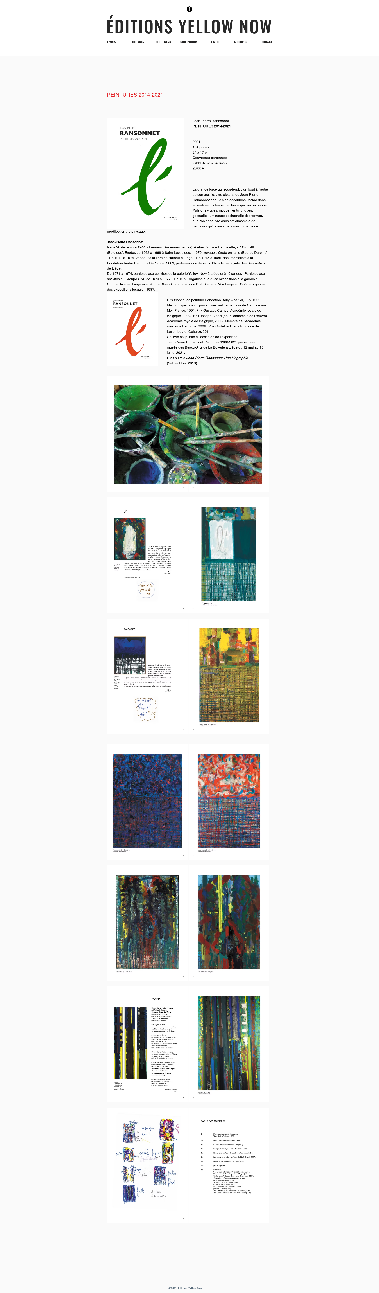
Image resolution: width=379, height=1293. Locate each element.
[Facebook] (189, 9)
